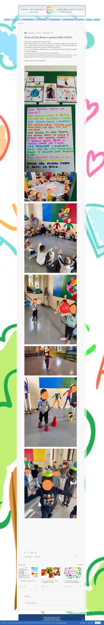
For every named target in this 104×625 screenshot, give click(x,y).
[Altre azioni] (76, 33)
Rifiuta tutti (90, 622)
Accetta (97, 622)
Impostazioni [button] (83, 622)
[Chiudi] (102, 623)
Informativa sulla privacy (61, 622)
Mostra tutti (80, 564)
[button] (81, 23)
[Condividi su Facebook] (25, 552)
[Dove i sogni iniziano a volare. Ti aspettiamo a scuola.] (51, 572)
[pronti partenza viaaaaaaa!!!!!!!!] (28, 572)
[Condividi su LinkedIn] (32, 552)
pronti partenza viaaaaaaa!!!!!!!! (28, 581)
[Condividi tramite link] (35, 552)
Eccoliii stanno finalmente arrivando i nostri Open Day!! (72, 581)
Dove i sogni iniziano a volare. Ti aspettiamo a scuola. (50, 581)
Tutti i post (20, 23)
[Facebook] (83, 620)
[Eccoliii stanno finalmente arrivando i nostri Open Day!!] (73, 572)
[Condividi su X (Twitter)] (28, 552)
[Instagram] (83, 618)
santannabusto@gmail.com (51, 618)
